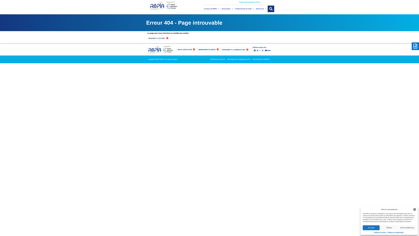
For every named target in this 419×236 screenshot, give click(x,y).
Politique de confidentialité (395, 232)
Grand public (226, 9)
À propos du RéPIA (210, 9)
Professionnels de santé (243, 9)
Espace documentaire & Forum (249, 2)
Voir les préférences (407, 228)
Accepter (371, 228)
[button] (415, 209)
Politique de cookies (380, 232)
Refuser (389, 228)
